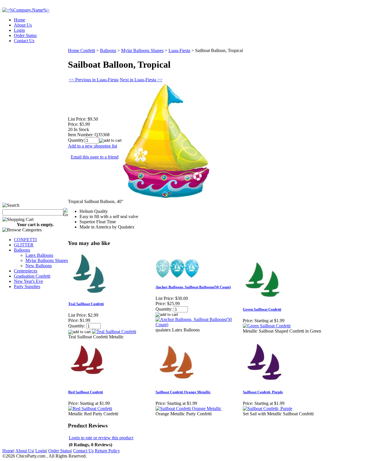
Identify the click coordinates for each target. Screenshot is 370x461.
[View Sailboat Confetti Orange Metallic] (188, 408)
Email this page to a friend (95, 156)
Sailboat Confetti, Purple (263, 392)
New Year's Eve (28, 281)
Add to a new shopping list (92, 145)
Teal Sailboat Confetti (86, 304)
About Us (23, 25)
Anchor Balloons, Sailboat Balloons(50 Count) (193, 287)
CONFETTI (25, 239)
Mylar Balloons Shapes (46, 260)
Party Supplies (27, 286)
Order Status (25, 35)
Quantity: (76, 140)
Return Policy (107, 450)
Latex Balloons (39, 255)
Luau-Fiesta (179, 50)
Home (19, 19)
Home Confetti (81, 50)
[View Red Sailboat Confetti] (90, 408)
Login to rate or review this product (101, 437)
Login (19, 30)
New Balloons (38, 265)
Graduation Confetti (32, 276)
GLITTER (24, 244)
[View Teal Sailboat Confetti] (114, 331)
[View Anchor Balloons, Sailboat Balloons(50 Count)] (199, 324)
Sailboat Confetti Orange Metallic (183, 392)
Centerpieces (25, 270)
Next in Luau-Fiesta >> (141, 79)
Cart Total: (347, 38)
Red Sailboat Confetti (85, 392)
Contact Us (24, 40)
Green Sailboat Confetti (262, 309)
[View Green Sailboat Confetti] (267, 325)
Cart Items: (315, 38)
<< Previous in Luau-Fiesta (94, 79)
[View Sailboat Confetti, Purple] (267, 408)
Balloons (22, 250)
